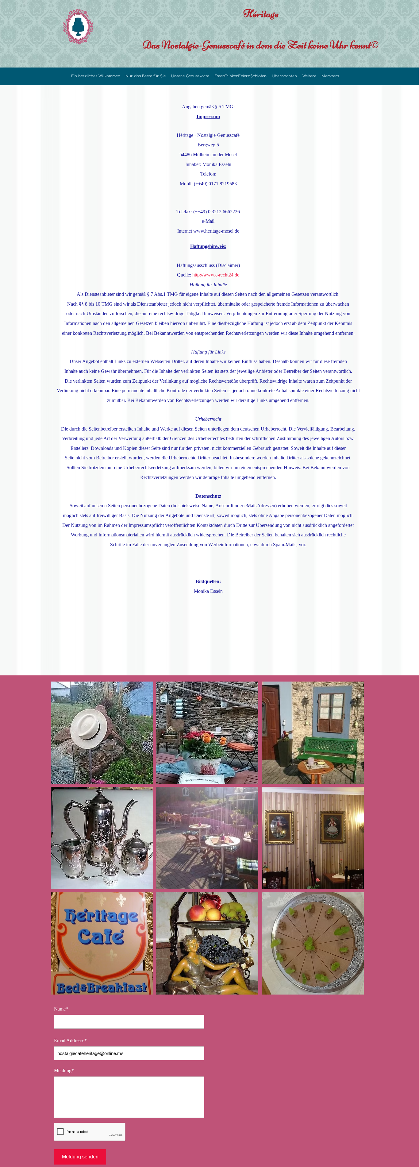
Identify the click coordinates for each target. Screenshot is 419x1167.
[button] (102, 733)
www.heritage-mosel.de (216, 231)
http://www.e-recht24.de (215, 274)
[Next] (352, 350)
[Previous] (62, 350)
